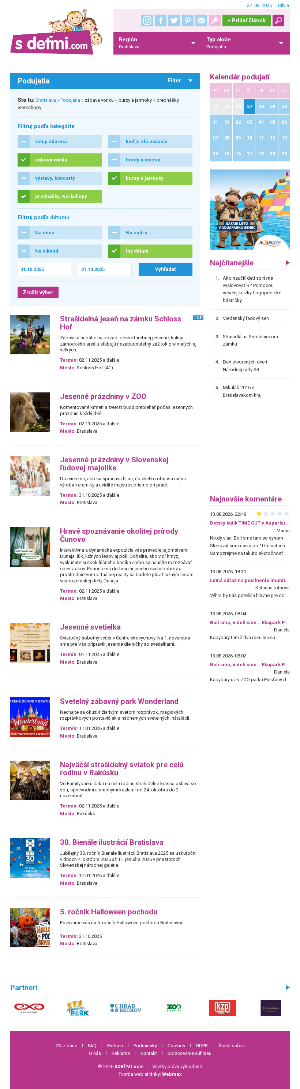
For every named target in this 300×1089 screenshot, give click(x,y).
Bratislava (45, 100)
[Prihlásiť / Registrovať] (215, 20)
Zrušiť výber (38, 292)
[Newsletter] (201, 20)
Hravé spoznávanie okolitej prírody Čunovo (119, 535)
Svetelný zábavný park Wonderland (119, 701)
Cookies (176, 1045)
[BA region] (250, 209)
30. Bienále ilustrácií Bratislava (112, 842)
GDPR (202, 1045)
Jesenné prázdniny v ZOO (103, 396)
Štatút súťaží (231, 1045)
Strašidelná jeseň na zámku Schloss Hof (120, 323)
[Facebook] (160, 20)
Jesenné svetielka (90, 627)
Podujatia (70, 100)
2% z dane (66, 1045)
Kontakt (148, 1053)
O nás (95, 1053)
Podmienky (145, 1045)
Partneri (115, 1045)
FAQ (92, 1045)
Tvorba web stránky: (150, 1074)
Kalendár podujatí (240, 77)
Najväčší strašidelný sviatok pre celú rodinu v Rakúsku (121, 769)
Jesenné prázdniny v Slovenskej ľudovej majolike (114, 464)
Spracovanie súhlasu (189, 1053)
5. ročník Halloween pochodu (108, 912)
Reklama (121, 1053)
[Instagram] (147, 20)
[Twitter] (174, 20)
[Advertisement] (250, 449)
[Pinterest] (188, 20)
